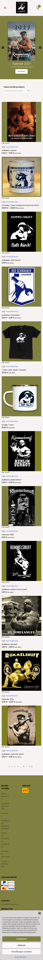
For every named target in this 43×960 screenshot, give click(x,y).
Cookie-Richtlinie (20, 957)
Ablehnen (21, 945)
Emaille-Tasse (8, 425)
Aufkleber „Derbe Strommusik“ (14, 589)
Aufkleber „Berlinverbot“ (12, 480)
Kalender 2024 (8, 699)
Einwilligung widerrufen (5, 854)
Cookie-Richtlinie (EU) (4, 864)
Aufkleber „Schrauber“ (11, 315)
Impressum (4, 814)
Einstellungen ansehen (21, 951)
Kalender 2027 (21, 63)
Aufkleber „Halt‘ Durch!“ (11, 260)
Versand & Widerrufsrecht (5, 806)
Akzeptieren (21, 939)
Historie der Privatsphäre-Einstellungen (5, 840)
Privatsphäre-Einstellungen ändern (5, 824)
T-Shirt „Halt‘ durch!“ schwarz (14, 370)
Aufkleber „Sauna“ (9, 150)
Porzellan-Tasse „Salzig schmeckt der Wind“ (20, 205)
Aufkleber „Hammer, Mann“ (13, 754)
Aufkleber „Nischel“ (9, 644)
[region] (21, 47)
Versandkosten (12, 147)
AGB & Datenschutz (5, 796)
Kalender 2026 (8, 534)
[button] (39, 913)
